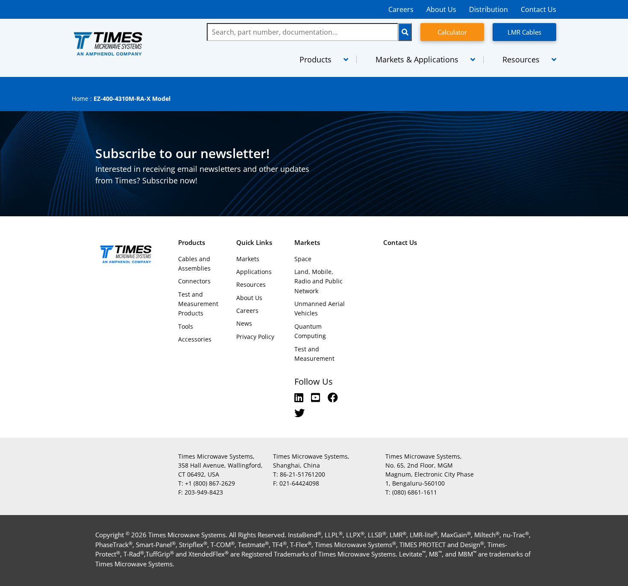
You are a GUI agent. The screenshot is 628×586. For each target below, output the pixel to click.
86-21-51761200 (302, 474)
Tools (185, 326)
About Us (441, 9)
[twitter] (299, 413)
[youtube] (317, 397)
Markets (247, 259)
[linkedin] (300, 397)
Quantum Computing (310, 331)
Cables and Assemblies (194, 263)
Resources (251, 284)
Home (80, 98)
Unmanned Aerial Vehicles (319, 308)
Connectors (194, 281)
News (244, 323)
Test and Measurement (314, 353)
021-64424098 (299, 483)
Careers (401, 9)
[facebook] (333, 397)
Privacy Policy (255, 337)
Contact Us (538, 9)
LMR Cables (524, 32)
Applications (254, 272)
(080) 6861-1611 (414, 492)
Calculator (452, 32)
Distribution (488, 9)
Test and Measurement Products (198, 304)
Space (302, 259)
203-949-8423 (204, 492)
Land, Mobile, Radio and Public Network (318, 281)
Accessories (194, 339)
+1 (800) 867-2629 (210, 483)
